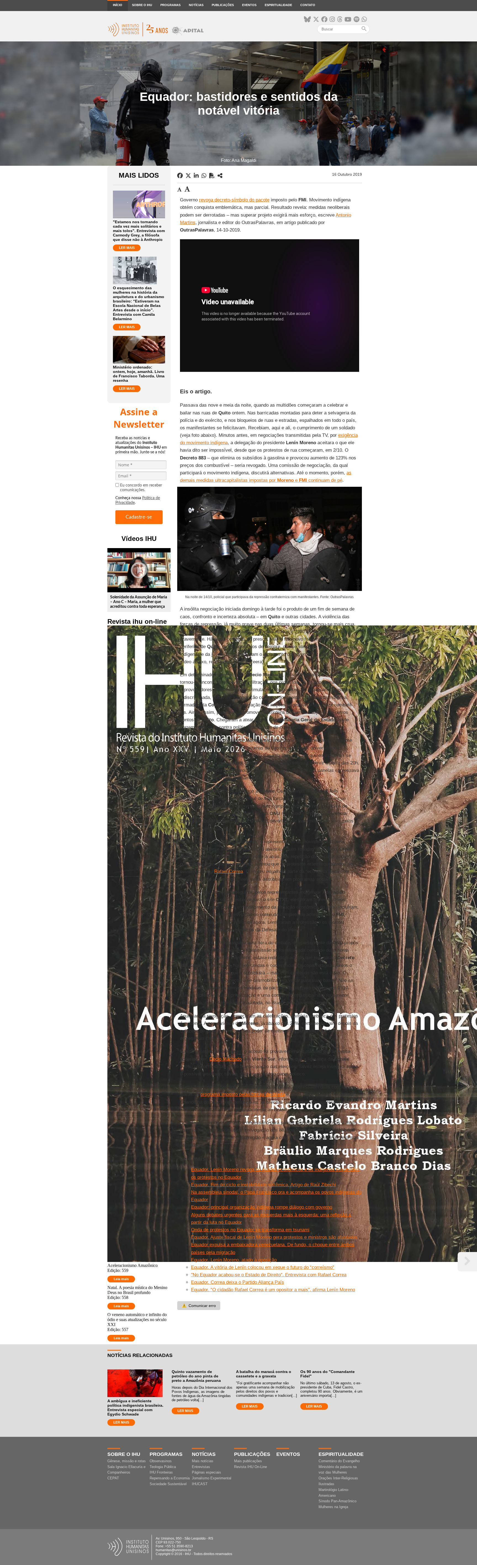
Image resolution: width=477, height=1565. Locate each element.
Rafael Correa (228, 871)
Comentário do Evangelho (339, 1461)
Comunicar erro (199, 1305)
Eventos (249, 5)
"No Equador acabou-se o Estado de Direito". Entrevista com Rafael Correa (268, 1274)
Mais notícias (202, 1461)
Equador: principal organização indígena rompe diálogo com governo (261, 1207)
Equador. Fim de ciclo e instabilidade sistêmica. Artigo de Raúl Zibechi (263, 1184)
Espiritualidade (278, 5)
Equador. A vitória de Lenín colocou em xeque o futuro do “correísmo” (262, 1267)
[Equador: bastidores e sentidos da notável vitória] (220, 176)
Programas (170, 5)
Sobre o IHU (142, 5)
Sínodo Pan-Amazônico (337, 1501)
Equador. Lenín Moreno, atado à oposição (234, 1259)
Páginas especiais (206, 1472)
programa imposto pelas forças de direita (242, 1094)
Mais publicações (248, 1461)
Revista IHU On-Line (250, 1467)
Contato (307, 5)
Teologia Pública (163, 1467)
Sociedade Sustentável (168, 1484)
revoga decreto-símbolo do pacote (234, 199)
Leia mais (121, 1279)
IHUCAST (200, 1484)
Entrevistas (201, 1467)
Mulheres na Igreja (333, 1507)
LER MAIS (127, 248)
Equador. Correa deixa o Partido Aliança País (237, 1282)
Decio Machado (226, 1059)
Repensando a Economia (170, 1478)
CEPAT (113, 1478)
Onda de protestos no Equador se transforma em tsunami (250, 1229)
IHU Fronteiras (161, 1472)
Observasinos (161, 1461)
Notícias (196, 5)
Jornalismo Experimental (211, 1478)
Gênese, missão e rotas (126, 1461)
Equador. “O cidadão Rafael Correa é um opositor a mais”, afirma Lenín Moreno (273, 1289)
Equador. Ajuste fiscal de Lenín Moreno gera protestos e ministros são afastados (274, 1237)
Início (117, 5)
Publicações (223, 5)
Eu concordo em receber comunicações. (141, 487)
